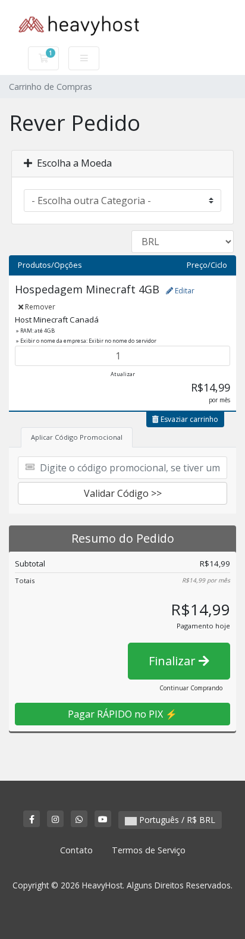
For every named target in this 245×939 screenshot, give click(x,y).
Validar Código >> (123, 493)
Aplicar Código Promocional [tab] (76, 437)
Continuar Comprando (190, 688)
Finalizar (174, 661)
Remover (39, 307)
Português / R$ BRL (176, 819)
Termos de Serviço (149, 850)
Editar (183, 291)
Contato (76, 850)
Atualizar (123, 374)
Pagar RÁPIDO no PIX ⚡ (122, 714)
